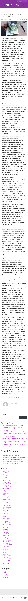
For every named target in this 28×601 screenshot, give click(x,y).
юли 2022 (5, 548)
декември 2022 (6, 540)
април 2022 (5, 552)
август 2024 (5, 508)
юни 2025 (5, 493)
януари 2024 (5, 519)
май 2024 (5, 513)
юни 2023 (5, 530)
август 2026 (5, 471)
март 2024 (5, 516)
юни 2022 (5, 549)
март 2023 (5, 535)
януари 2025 (5, 501)
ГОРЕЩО (4, 572)
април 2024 (5, 515)
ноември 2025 (6, 485)
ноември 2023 (6, 523)
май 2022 (5, 551)
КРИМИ (4, 574)
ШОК (10, 19)
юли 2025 (5, 491)
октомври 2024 (6, 505)
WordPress (10, 597)
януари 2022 (5, 557)
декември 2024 (6, 502)
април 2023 (5, 533)
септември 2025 (7, 488)
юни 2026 (5, 474)
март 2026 (5, 479)
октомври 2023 (6, 524)
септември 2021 (7, 563)
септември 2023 (7, 526)
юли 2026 (5, 472)
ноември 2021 (6, 560)
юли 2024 (5, 510)
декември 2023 (6, 521)
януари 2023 (5, 538)
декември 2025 (6, 483)
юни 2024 (5, 512)
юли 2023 (5, 529)
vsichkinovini (14, 403)
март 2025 (5, 497)
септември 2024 (7, 507)
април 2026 (5, 477)
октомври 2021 (6, 562)
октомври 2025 (6, 486)
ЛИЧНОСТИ (5, 575)
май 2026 (5, 476)
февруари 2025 (6, 499)
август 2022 (5, 546)
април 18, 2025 (5, 19)
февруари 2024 (6, 518)
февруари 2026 (6, 480)
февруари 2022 (6, 555)
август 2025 (5, 490)
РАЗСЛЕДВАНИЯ (7, 579)
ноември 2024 (6, 504)
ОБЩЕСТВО (5, 577)
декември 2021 (6, 559)
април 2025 (5, 496)
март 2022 (5, 554)
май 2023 (5, 532)
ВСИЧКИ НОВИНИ (14, 5)
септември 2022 (7, 544)
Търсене (3, 414)
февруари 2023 (6, 537)
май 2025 (5, 494)
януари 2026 (5, 482)
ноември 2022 (6, 541)
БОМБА (4, 571)
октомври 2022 (6, 543)
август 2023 (5, 527)
